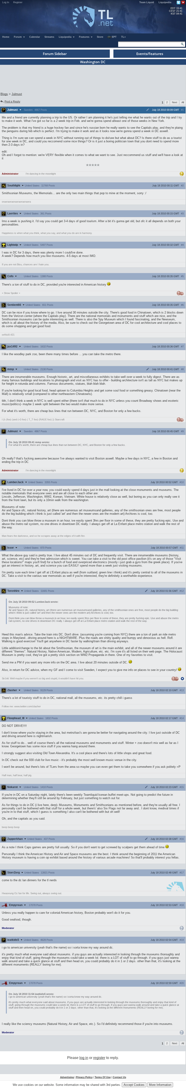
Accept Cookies (134, 1084)
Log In (5, 2)
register (99, 1058)
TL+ (123, 36)
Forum (18, 36)
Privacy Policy (84, 1077)
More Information (160, 1084)
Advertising (67, 1077)
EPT (114, 36)
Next (174, 102)
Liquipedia (165, 2)
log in (83, 1058)
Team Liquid (146, 2)
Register (17, 2)
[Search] (182, 44)
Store (100, 36)
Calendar (34, 36)
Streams (49, 36)
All (182, 102)
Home (5, 36)
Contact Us (119, 1077)
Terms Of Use (103, 1077)
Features (84, 36)
